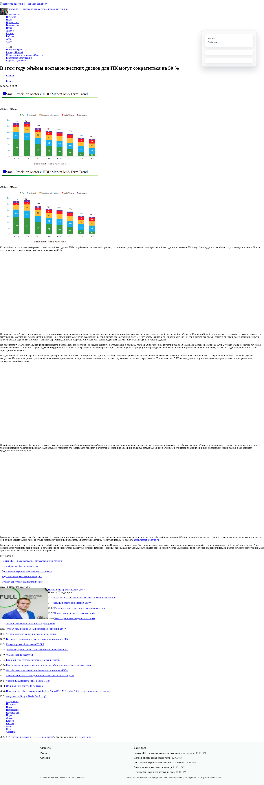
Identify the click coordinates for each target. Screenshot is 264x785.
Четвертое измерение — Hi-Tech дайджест (31, 737)
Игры (9, 28)
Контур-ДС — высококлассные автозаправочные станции (38, 9)
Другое (10, 30)
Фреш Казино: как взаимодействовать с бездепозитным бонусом (40, 675)
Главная (10, 75)
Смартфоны (14, 14)
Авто (8, 39)
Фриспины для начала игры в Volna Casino (28, 680)
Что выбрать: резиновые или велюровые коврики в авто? (36, 628)
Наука (9, 19)
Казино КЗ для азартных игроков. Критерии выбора (33, 660)
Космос (10, 33)
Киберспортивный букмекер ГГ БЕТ (25, 644)
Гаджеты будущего (16, 60)
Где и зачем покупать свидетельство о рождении (27, 571)
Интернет (11, 17)
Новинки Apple (14, 49)
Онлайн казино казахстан (19, 654)
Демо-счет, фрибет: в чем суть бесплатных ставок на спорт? (37, 649)
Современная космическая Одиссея (24, 55)
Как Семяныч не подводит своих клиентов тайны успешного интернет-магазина (48, 665)
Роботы (10, 36)
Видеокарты (12, 25)
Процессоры (12, 22)
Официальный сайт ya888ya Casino (24, 686)
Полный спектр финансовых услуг (20, 566)
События (10, 731)
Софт (9, 41)
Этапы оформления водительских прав (22, 581)
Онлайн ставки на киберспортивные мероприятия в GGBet (37, 670)
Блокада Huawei (14, 52)
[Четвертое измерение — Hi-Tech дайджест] (23, 3)
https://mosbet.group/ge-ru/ (146, 540)
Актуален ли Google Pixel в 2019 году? (26, 696)
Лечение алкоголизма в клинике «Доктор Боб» (30, 623)
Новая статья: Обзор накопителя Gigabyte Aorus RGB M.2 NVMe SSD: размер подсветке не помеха (57, 691)
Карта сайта (85, 737)
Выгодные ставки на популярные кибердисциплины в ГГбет (38, 639)
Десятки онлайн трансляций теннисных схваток (31, 634)
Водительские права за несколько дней (22, 576)
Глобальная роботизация (19, 58)
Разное (9, 81)
